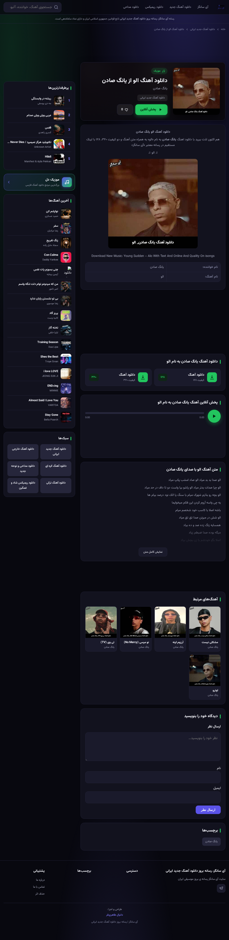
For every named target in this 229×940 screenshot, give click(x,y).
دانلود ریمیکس (154, 7)
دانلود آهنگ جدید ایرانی (202, 29)
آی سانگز (202, 7)
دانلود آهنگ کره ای (55, 466)
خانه (223, 29)
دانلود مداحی (131, 7)
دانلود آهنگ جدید (180, 7)
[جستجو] (56, 7)
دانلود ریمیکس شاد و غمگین (23, 485)
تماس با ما (39, 887)
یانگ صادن (211, 841)
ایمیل (217, 788)
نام (219, 768)
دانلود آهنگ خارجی (23, 449)
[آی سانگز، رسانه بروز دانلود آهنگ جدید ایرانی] (221, 7)
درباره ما (40, 880)
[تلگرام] (221, 888)
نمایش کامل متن (153, 552)
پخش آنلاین (148, 109)
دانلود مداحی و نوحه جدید (23, 468)
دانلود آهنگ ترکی (56, 483)
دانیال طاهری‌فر (114, 915)
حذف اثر (40, 894)
